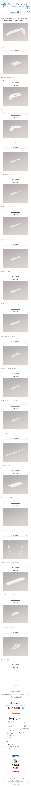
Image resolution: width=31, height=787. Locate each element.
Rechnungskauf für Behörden (10, 731)
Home (10, 726)
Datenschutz (10, 735)
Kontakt (10, 737)
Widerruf (10, 744)
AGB (10, 729)
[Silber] (3, 112)
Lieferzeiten (10, 740)
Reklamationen (10, 742)
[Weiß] (1, 47)
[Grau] (3, 80)
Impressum (10, 733)
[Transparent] (1, 177)
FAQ (10, 748)
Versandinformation (24, 733)
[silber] (3, 47)
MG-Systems (15, 784)
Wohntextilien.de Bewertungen (10, 746)
